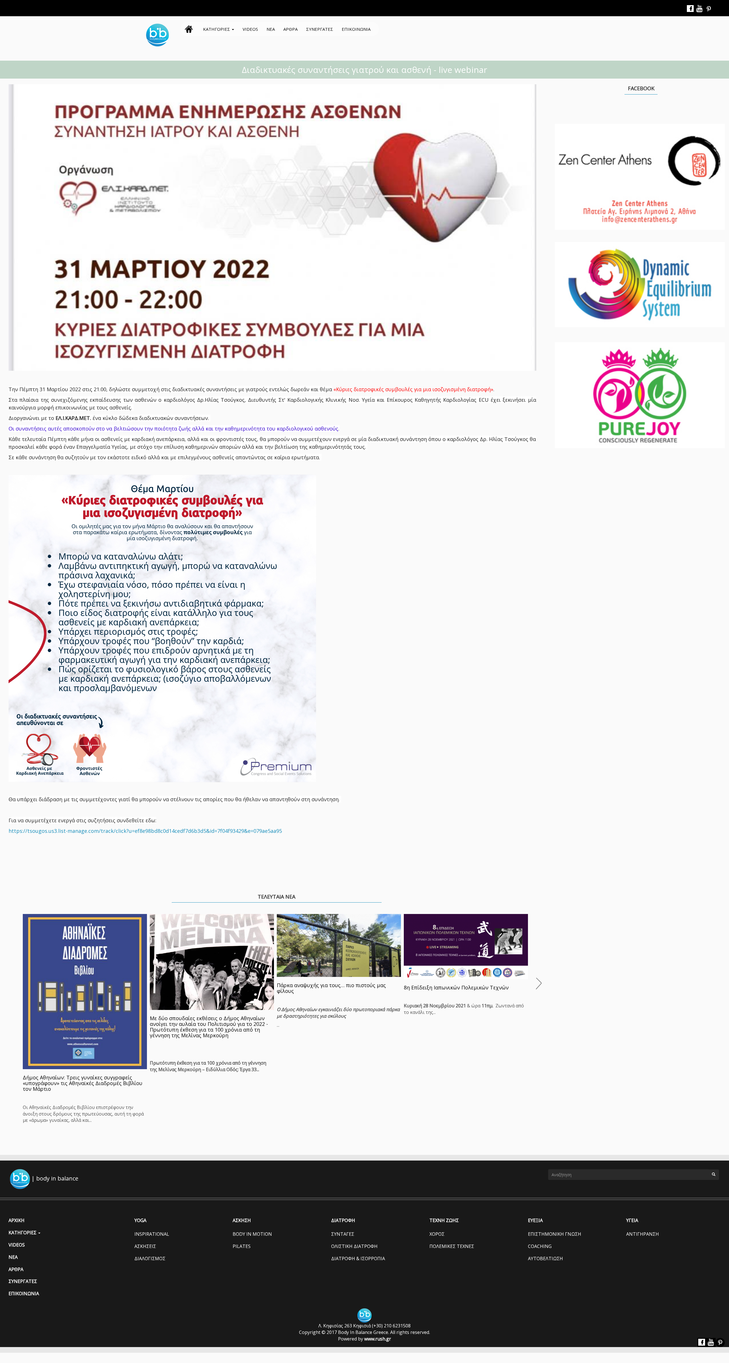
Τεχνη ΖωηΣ (444, 1220)
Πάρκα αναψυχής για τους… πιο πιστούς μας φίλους (331, 988)
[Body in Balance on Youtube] (699, 8)
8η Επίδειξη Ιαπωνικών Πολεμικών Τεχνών (456, 987)
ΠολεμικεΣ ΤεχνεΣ (451, 1246)
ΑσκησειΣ (145, 1246)
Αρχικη (189, 29)
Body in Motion (252, 1234)
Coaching (540, 1246)
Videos (250, 29)
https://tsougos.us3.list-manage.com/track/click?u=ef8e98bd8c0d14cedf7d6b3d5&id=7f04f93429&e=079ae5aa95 (145, 830)
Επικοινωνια (356, 29)
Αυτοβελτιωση (545, 1258)
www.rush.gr (377, 1339)
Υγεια (632, 1220)
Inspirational (151, 1234)
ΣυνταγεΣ (342, 1234)
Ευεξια (535, 1220)
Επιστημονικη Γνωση (554, 1234)
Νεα (271, 29)
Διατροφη (343, 1220)
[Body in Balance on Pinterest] (708, 8)
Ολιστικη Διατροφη (354, 1246)
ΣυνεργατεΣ (319, 29)
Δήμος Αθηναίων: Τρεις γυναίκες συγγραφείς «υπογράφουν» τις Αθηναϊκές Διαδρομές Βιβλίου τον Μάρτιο (82, 1083)
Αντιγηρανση (642, 1234)
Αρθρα (290, 29)
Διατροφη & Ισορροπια (358, 1258)
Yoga (140, 1220)
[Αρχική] (159, 35)
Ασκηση (242, 1220)
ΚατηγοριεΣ (217, 29)
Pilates (242, 1246)
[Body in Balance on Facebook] (690, 8)
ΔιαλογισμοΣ (149, 1258)
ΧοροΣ (437, 1234)
